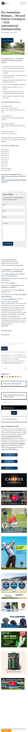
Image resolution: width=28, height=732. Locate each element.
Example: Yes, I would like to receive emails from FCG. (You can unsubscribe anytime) (13, 343)
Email (4, 210)
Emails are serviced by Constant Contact (13, 362)
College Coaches (15, 285)
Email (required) (5, 334)
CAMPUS (3, 287)
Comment (6, 223)
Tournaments (7, 269)
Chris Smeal (6, 32)
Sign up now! (14, 419)
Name (5, 204)
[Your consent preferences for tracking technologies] (25, 729)
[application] (14, 498)
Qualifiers (12, 274)
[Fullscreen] (25, 503)
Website (5, 217)
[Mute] (22, 503)
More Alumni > (5, 325)
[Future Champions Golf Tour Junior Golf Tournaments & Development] (5, 3)
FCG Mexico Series (12, 275)
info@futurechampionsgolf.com (9, 449)
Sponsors (12, 283)
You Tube (15, 301)
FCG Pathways (5, 278)
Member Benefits (18, 271)
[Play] (3, 503)
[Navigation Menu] (22, 3)
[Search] (25, 3)
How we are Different (9, 299)
